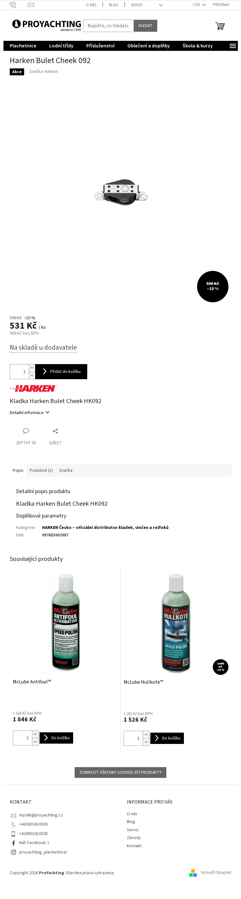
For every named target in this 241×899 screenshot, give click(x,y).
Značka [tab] (65, 470)
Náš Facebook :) (34, 843)
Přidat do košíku (65, 372)
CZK (197, 5)
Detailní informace (27, 413)
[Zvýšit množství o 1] (32, 368)
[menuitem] (23, 46)
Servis (136, 5)
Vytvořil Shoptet (216, 873)
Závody (134, 838)
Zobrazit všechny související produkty (120, 772)
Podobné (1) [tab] (41, 470)
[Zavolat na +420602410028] (19, 5)
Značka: (43, 71)
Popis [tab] (18, 470)
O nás (91, 5)
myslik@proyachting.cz (41, 815)
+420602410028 (33, 824)
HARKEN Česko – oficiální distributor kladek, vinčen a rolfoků (105, 528)
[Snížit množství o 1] (32, 375)
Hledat (145, 26)
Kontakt (134, 846)
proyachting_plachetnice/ (43, 852)
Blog (113, 5)
